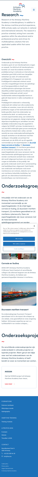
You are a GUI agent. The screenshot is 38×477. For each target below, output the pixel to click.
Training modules (7, 422)
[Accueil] (19, 7)
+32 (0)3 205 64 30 (9, 453)
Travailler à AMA (7, 438)
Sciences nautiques (8, 405)
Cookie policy (5, 463)
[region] (19, 238)
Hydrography (6, 411)
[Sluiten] (34, 226)
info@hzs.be (7, 456)
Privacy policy (5, 466)
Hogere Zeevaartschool (7, 468)
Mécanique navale (7, 408)
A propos (4, 432)
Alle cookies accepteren (19, 243)
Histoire (4, 435)
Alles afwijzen (19, 238)
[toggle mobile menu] (33, 9)
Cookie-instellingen (19, 248)
